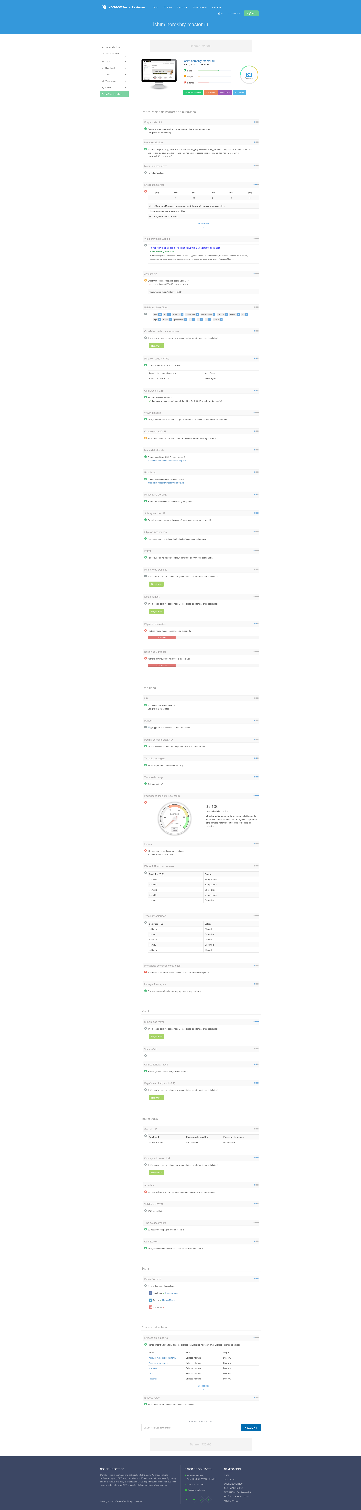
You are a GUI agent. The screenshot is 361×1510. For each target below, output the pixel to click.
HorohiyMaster (168, 1300)
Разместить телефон (158, 1363)
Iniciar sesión (234, 13)
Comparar (226, 92)
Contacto (216, 7)
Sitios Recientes (200, 7)
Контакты (153, 1368)
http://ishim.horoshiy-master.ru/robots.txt (166, 482)
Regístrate (251, 13)
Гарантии (153, 1378)
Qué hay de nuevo (233, 1488)
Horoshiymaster (172, 1292)
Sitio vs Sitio (182, 7)
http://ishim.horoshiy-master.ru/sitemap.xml (167, 460)
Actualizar (211, 92)
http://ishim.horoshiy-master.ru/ (163, 1357)
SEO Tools (167, 7)
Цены (151, 1373)
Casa (155, 7)
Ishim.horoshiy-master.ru (199, 61)
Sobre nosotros (233, 1483)
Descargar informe (194, 92)
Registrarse (156, 345)
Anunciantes (231, 1500)
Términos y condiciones (237, 1492)
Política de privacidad (236, 1496)
